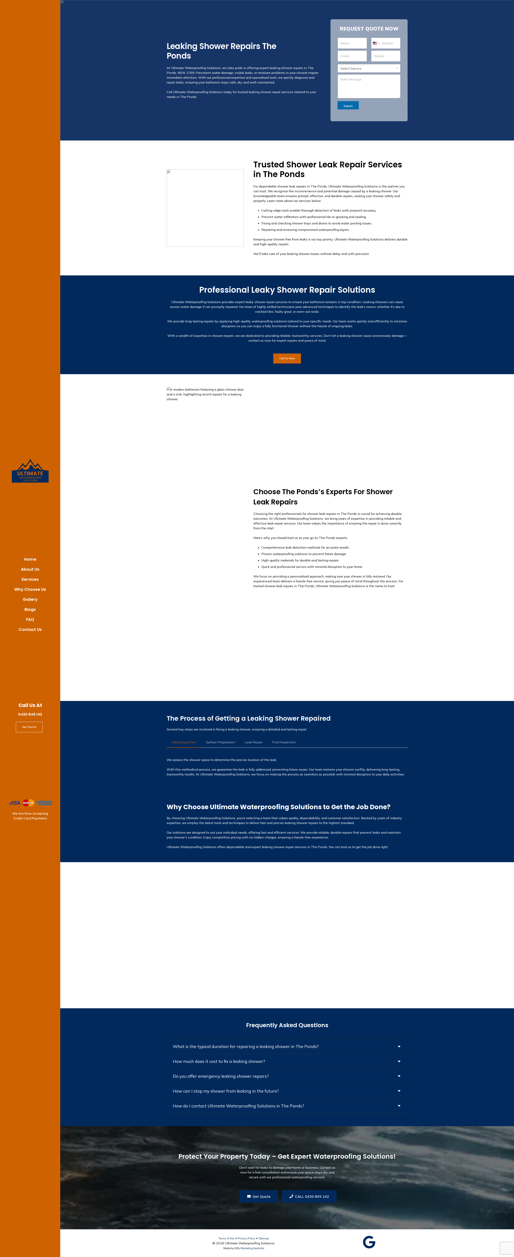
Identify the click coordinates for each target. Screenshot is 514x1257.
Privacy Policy (246, 1238)
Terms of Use (227, 1238)
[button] (42, 578)
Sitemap (264, 1238)
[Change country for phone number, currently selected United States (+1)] (375, 43)
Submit (348, 106)
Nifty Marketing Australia (249, 1248)
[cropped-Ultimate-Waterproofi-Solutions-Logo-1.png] (30, 471)
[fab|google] (369, 1242)
